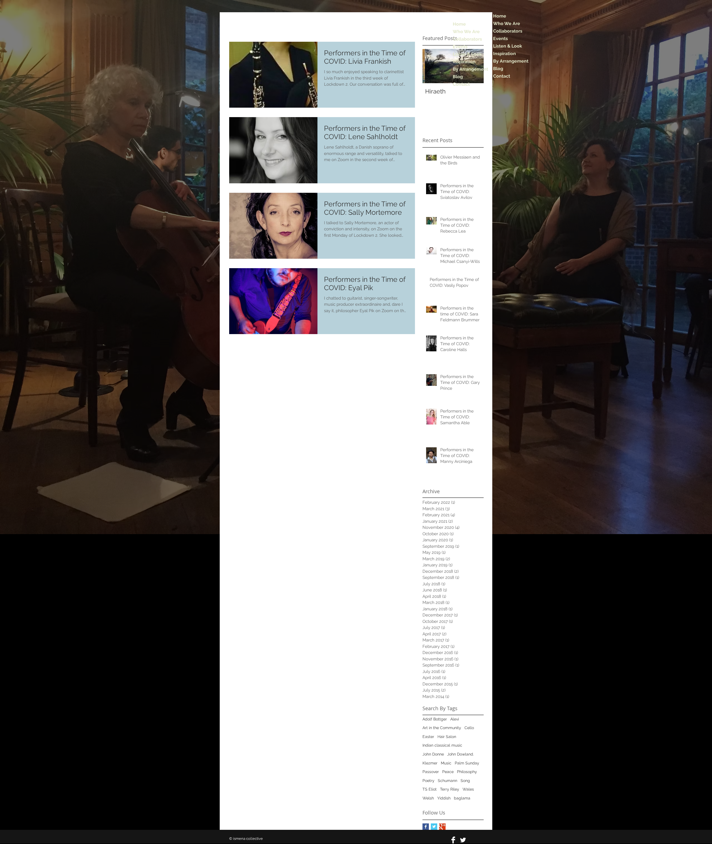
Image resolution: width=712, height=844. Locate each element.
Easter (428, 736)
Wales (468, 789)
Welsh (428, 798)
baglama (462, 798)
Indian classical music (442, 745)
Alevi (454, 719)
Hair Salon (446, 736)
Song (465, 780)
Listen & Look (507, 46)
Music (446, 763)
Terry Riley (449, 789)
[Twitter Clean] (462, 839)
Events (500, 38)
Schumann (447, 780)
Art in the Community (441, 727)
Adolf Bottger (434, 719)
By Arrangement (510, 61)
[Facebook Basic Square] (425, 826)
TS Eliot (429, 789)
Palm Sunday (467, 763)
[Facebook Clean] (453, 839)
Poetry (428, 780)
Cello (469, 727)
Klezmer (429, 763)
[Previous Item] (431, 66)
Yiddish (444, 798)
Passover (430, 771)
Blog (498, 68)
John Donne (433, 754)
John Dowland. (460, 754)
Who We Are (506, 23)
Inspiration (504, 53)
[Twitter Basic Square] (434, 826)
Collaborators (507, 31)
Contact (501, 76)
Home (499, 16)
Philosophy (467, 771)
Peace (448, 771)
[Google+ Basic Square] (442, 826)
